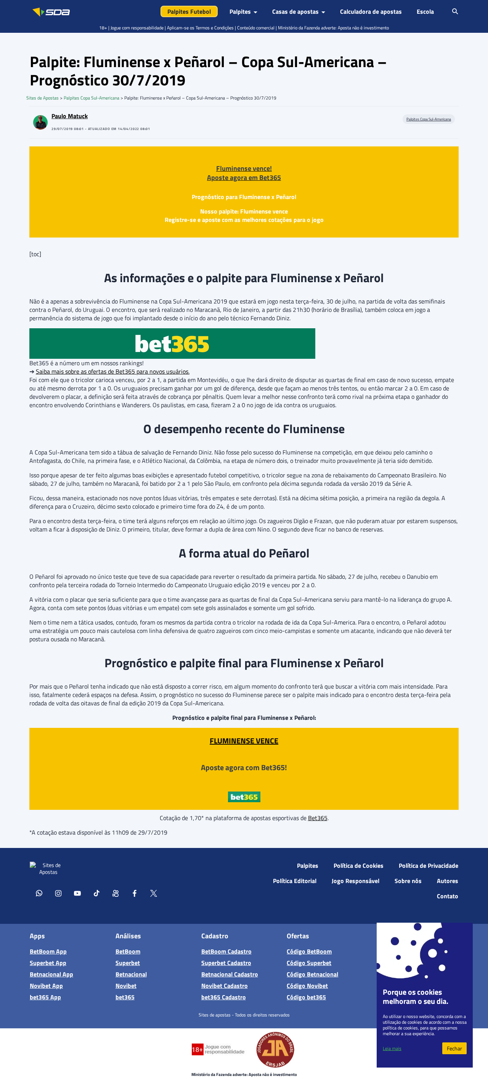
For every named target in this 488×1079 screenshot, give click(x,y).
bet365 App (45, 997)
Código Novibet (307, 985)
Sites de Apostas (42, 97)
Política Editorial (294, 881)
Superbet (128, 962)
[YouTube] (77, 892)
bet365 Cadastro (223, 997)
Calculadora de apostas (371, 11)
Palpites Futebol (189, 11)
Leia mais (392, 1048)
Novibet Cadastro (224, 985)
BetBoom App (48, 951)
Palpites (307, 865)
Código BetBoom (309, 951)
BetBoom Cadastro (226, 951)
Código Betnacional (312, 974)
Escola (425, 11)
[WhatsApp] (39, 892)
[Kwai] (115, 892)
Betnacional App (51, 974)
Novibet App (46, 985)
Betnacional (131, 974)
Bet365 (317, 817)
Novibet (126, 985)
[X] (153, 892)
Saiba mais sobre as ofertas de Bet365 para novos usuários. (112, 371)
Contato (447, 896)
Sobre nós (408, 881)
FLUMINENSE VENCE (244, 741)
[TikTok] (96, 892)
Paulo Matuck (69, 115)
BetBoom (128, 951)
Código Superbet (309, 962)
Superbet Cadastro (226, 962)
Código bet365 (306, 997)
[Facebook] (134, 892)
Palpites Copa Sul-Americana (91, 97)
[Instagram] (58, 892)
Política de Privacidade (428, 865)
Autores (447, 881)
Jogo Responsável (355, 881)
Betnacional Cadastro (229, 974)
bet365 (125, 997)
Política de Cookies (359, 865)
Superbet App (48, 962)
